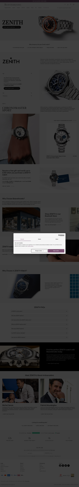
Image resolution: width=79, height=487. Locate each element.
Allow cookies (56, 250)
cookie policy (30, 246)
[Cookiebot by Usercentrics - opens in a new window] (59, 235)
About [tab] (57, 239)
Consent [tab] (22, 239)
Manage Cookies (38, 250)
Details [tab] (39, 239)
